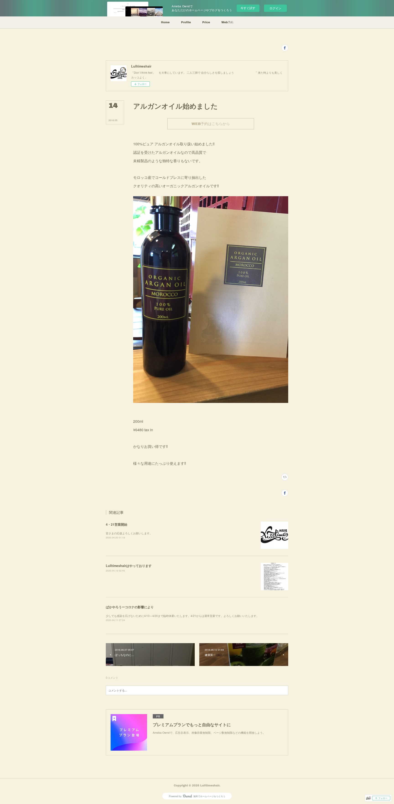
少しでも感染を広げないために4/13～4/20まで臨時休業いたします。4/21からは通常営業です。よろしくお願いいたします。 (182, 616)
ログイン (275, 8)
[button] (165, 22)
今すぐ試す (248, 8)
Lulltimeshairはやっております (129, 565)
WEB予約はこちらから (211, 123)
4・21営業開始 (116, 524)
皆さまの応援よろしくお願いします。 (129, 533)
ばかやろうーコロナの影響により (130, 607)
